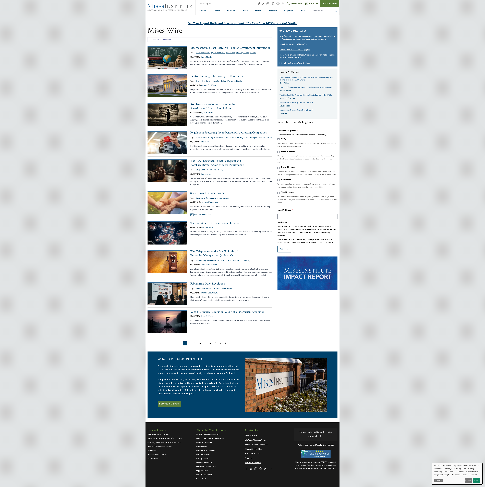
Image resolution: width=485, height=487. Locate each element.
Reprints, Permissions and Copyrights (295, 50)
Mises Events (201, 447)
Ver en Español (206, 4)
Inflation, (207, 81)
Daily (283, 139)
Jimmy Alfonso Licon (209, 202)
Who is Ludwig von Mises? (158, 435)
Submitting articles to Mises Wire (293, 44)
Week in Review (288, 152)
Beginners (288, 11)
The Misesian (287, 192)
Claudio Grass (285, 106)
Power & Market (289, 72)
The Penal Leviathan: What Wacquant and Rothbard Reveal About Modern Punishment (217, 163)
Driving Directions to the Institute (210, 439)
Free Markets (224, 198)
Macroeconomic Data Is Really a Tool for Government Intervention (230, 48)
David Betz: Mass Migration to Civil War (296, 103)
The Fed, (199, 81)
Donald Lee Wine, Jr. (209, 293)
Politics (253, 53)
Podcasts (231, 11)
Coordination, (211, 198)
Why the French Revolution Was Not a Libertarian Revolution (227, 312)
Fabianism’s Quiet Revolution (207, 284)
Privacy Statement (204, 475)
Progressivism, (234, 261)
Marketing (282, 222)
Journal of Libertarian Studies (160, 447)
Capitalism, (200, 198)
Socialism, (217, 289)
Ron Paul (283, 114)
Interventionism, (203, 53)
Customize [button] (438, 480)
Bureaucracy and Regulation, (237, 53)
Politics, (224, 261)
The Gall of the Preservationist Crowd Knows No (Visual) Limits (307, 88)
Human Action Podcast (157, 455)
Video (245, 11)
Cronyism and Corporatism (261, 138)
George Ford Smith (209, 85)
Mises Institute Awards (205, 451)
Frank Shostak (207, 57)
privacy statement (308, 243)
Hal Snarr (205, 142)
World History (227, 289)
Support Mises (330, 4)
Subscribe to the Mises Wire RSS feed (295, 63)
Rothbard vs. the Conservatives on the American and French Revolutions (212, 106)
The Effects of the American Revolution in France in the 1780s (306, 95)
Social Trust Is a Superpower (207, 193)
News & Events (288, 167)
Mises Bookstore (203, 455)
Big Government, (218, 53)
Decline (468, 480)
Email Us (248, 458)
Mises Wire (152, 451)
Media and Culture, (204, 289)
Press (303, 11)
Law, (198, 170)
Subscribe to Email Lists (206, 467)
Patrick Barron (285, 91)
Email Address (285, 210)
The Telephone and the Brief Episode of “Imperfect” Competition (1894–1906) (213, 253)
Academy (273, 11)
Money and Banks (234, 81)
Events (258, 11)
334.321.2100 (256, 449)
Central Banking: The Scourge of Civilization (217, 76)
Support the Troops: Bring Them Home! (296, 110)
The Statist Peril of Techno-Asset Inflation (215, 223)
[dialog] (457, 473)
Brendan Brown (207, 227)
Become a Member (169, 404)
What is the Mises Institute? (207, 435)
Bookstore (286, 180)
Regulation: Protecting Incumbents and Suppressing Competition (228, 133)
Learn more (303, 233)
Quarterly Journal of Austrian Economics (164, 443)
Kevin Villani (284, 83)
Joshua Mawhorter (209, 265)
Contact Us (201, 479)
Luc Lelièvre (206, 174)
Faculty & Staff (202, 459)
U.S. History (218, 170)
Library (216, 11)
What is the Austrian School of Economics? (165, 439)
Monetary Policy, (219, 81)
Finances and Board (204, 463)
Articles (202, 11)
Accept (476, 480)
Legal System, (206, 170)
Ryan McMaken (207, 113)
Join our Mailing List (253, 463)
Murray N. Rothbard (288, 98)
